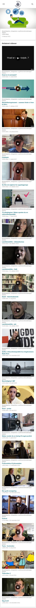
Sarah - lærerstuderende (10, 296)
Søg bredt (5, 601)
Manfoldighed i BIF (8, 381)
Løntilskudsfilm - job (9, 324)
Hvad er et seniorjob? (9, 75)
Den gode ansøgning (9, 491)
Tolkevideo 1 (6, 573)
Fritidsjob (5, 157)
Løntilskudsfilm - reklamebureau (13, 242)
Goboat (4, 518)
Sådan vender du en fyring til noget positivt (17, 436)
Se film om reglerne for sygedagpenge (15, 185)
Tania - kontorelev (8, 546)
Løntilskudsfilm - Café (9, 269)
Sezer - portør (6, 408)
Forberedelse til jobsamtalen (12, 463)
